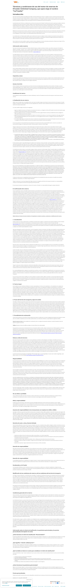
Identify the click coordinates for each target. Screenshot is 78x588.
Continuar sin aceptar (29, 579)
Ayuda (58, 2)
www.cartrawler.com (36, 51)
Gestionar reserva (53, 2)
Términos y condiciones (33, 586)
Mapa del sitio (57, 586)
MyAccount (63, 2)
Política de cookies (40, 586)
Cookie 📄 (6, 583)
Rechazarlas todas (18, 585)
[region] (16, 582)
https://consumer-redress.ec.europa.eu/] (48, 333)
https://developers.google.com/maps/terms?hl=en (34, 355)
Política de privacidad (47, 586)
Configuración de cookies (5, 585)
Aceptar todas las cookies (26, 585)
